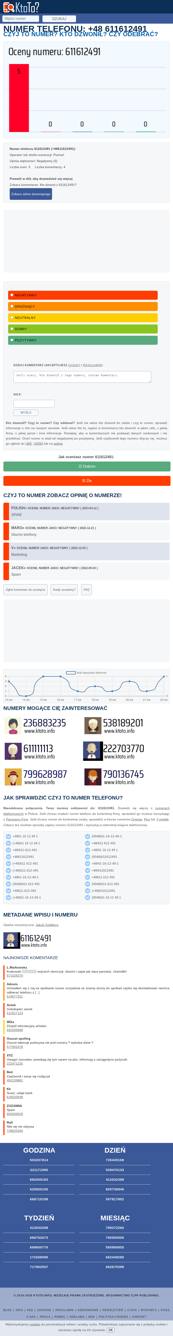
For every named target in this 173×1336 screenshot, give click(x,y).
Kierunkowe (88, 1310)
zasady (74, 365)
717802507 (39, 1267)
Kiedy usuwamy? (64, 589)
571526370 (15, 975)
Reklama (77, 1316)
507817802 (115, 1199)
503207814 (39, 1160)
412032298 (39, 1228)
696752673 (39, 1237)
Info (19, 1310)
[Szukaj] (21, 18)
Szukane (44, 1310)
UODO (38, 443)
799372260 (115, 1228)
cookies (35, 1324)
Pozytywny (26, 340)
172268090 (39, 1257)
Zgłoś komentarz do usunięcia (25, 589)
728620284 (15, 1131)
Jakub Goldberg (47, 925)
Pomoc (60, 1316)
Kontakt (139, 1316)
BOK (92, 1316)
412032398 (115, 1179)
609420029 (15, 1114)
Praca (45, 1316)
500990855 (115, 1247)
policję (58, 443)
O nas (132, 1310)
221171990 (39, 1170)
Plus (147, 819)
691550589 (15, 1030)
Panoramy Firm (17, 819)
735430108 (115, 1160)
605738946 (115, 1189)
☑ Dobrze (87, 466)
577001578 (15, 1047)
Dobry (21, 329)
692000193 (39, 1179)
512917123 (15, 1013)
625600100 (39, 1189)
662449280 (115, 1257)
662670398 (115, 1267)
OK (111, 1330)
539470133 (115, 1170)
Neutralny (25, 318)
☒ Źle (87, 481)
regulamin (92, 365)
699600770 (39, 1247)
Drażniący (25, 306)
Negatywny (26, 295)
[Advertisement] (86, 241)
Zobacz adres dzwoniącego (30, 194)
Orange (136, 819)
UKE (28, 443)
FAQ (86, 589)
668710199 (39, 1199)
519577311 (15, 996)
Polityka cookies (113, 1316)
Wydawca (149, 1310)
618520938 (15, 1097)
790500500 (115, 1237)
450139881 (15, 1080)
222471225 (15, 1063)
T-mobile (162, 819)
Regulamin (64, 1310)
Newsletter (112, 1310)
